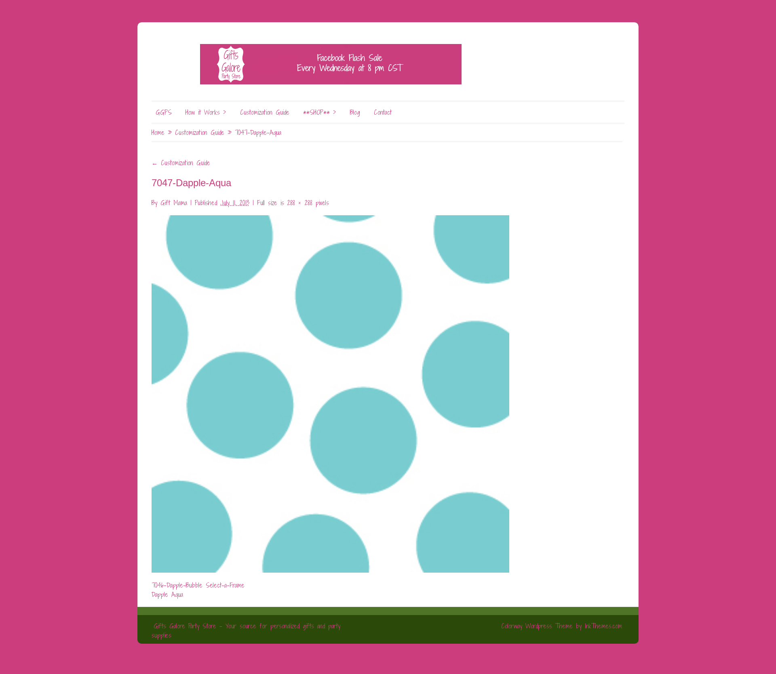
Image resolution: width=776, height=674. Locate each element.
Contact (383, 112)
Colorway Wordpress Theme (537, 626)
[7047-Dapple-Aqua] (330, 389)
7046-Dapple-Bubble (177, 585)
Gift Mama (173, 202)
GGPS (164, 112)
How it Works (206, 112)
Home (158, 132)
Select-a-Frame (225, 585)
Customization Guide (264, 112)
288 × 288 (299, 202)
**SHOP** (319, 112)
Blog (355, 112)
